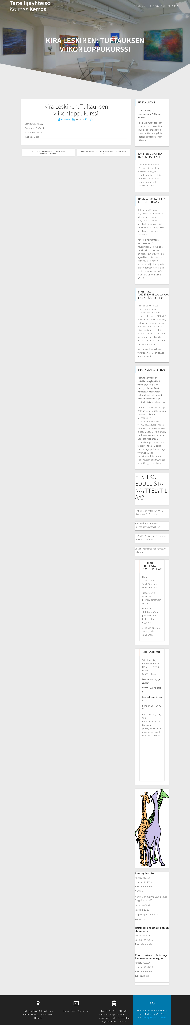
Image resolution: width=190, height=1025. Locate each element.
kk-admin (65, 119)
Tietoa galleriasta (164, 6)
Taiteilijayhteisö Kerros (30, 6)
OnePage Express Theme (154, 1017)
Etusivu (139, 6)
